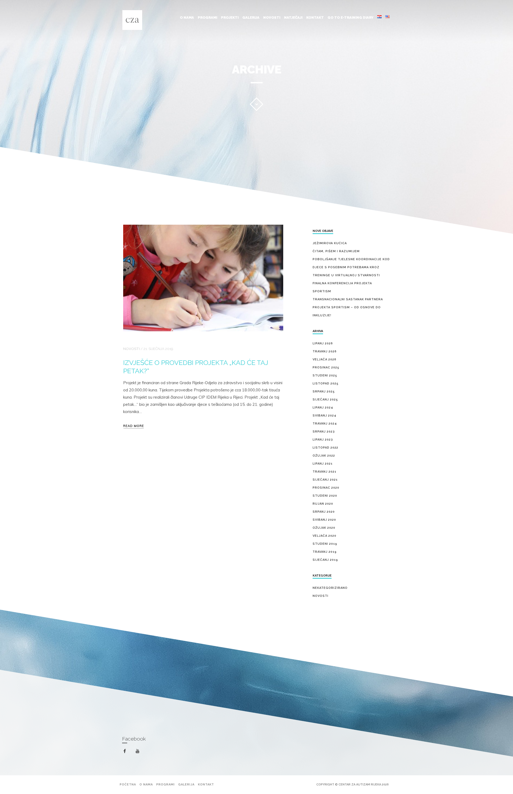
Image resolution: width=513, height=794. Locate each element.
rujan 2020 (323, 503)
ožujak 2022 (324, 455)
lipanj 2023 (323, 439)
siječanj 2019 (325, 560)
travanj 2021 (324, 471)
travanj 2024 (325, 423)
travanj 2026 (325, 351)
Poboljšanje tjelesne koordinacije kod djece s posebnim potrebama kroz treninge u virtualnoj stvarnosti (351, 267)
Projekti (230, 17)
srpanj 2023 (324, 431)
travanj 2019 (325, 552)
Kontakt (315, 17)
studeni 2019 (325, 544)
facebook (128, 751)
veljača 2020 (324, 536)
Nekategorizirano (330, 588)
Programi (207, 17)
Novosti (271, 17)
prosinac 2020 (326, 487)
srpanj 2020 (324, 511)
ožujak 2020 (324, 528)
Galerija (250, 17)
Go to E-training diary (351, 17)
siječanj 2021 (325, 479)
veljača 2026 (324, 359)
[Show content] (256, 104)
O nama (187, 17)
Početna (128, 784)
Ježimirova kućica (330, 243)
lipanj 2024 (323, 407)
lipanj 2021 (323, 463)
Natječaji (293, 17)
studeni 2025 (325, 375)
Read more (133, 426)
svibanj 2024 (324, 415)
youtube (140, 752)
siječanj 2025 (325, 399)
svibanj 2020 (324, 519)
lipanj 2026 (323, 343)
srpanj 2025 (324, 391)
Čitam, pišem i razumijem (336, 251)
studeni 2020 (325, 495)
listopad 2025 (326, 383)
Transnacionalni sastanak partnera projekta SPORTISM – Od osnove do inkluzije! (348, 307)
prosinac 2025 (326, 367)
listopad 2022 (325, 447)
